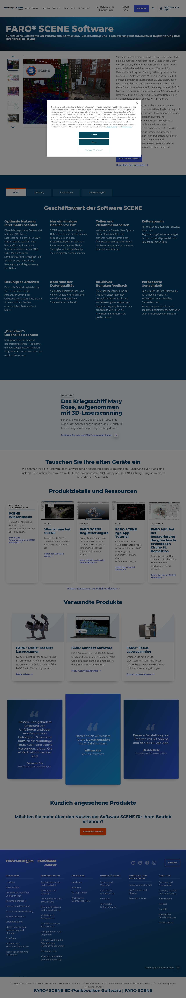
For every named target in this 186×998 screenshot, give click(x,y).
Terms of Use (126, 127)
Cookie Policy (112, 127)
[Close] (137, 103)
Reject (94, 142)
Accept (94, 135)
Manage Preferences (94, 150)
